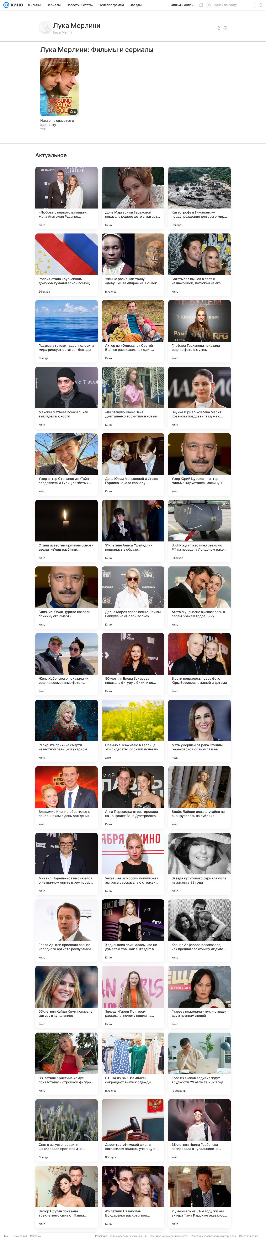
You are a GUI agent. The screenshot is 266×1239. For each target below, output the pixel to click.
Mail (6, 1236)
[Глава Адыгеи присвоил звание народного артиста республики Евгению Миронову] (66, 930)
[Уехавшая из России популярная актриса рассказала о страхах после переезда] (133, 864)
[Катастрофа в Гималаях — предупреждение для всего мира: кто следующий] (199, 198)
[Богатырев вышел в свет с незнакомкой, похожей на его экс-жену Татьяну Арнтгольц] (199, 264)
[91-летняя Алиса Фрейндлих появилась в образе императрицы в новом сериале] (133, 531)
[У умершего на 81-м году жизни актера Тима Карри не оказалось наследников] (199, 1197)
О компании (19, 1236)
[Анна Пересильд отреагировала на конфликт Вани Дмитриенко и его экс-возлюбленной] (133, 797)
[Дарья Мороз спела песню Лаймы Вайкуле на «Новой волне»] (133, 597)
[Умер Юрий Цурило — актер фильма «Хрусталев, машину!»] (199, 464)
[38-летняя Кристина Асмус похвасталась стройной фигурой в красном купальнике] (66, 1064)
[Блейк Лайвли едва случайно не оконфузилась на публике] (199, 797)
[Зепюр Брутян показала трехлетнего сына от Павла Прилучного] (66, 1197)
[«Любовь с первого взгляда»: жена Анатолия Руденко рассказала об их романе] (66, 198)
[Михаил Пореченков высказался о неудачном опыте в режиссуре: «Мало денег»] (66, 864)
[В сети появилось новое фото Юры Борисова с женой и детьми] (199, 664)
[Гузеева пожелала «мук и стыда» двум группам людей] (199, 997)
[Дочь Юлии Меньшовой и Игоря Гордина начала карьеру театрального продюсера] (133, 464)
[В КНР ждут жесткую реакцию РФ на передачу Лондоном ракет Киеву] (199, 531)
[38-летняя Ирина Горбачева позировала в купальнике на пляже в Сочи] (199, 1130)
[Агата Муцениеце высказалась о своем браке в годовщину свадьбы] (199, 597)
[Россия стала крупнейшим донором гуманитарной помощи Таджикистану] (66, 264)
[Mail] (6, 5)
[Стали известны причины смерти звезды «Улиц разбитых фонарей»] (66, 531)
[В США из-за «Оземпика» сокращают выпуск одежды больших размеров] (133, 1064)
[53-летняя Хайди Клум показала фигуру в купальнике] (66, 997)
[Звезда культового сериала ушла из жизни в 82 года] (199, 864)
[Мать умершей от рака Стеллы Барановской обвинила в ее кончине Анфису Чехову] (199, 731)
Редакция (101, 1236)
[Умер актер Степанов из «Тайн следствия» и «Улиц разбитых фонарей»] (66, 464)
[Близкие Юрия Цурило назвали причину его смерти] (66, 597)
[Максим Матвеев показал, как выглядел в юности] (66, 398)
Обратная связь (249, 1236)
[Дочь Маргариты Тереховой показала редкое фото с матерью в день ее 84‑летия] (133, 198)
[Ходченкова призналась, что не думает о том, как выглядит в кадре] (133, 930)
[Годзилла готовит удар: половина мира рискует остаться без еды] (66, 331)
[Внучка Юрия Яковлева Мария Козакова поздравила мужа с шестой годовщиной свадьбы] (199, 398)
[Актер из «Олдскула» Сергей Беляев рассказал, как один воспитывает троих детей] (133, 331)
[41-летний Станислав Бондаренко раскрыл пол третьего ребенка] (133, 1197)
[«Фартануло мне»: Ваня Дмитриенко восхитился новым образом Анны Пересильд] (133, 398)
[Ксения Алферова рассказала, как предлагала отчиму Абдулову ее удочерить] (199, 930)
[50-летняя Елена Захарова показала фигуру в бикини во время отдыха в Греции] (133, 664)
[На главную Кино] (16, 5)
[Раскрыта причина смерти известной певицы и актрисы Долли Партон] (66, 731)
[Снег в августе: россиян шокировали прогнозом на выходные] (66, 1130)
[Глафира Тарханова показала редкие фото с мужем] (199, 331)
